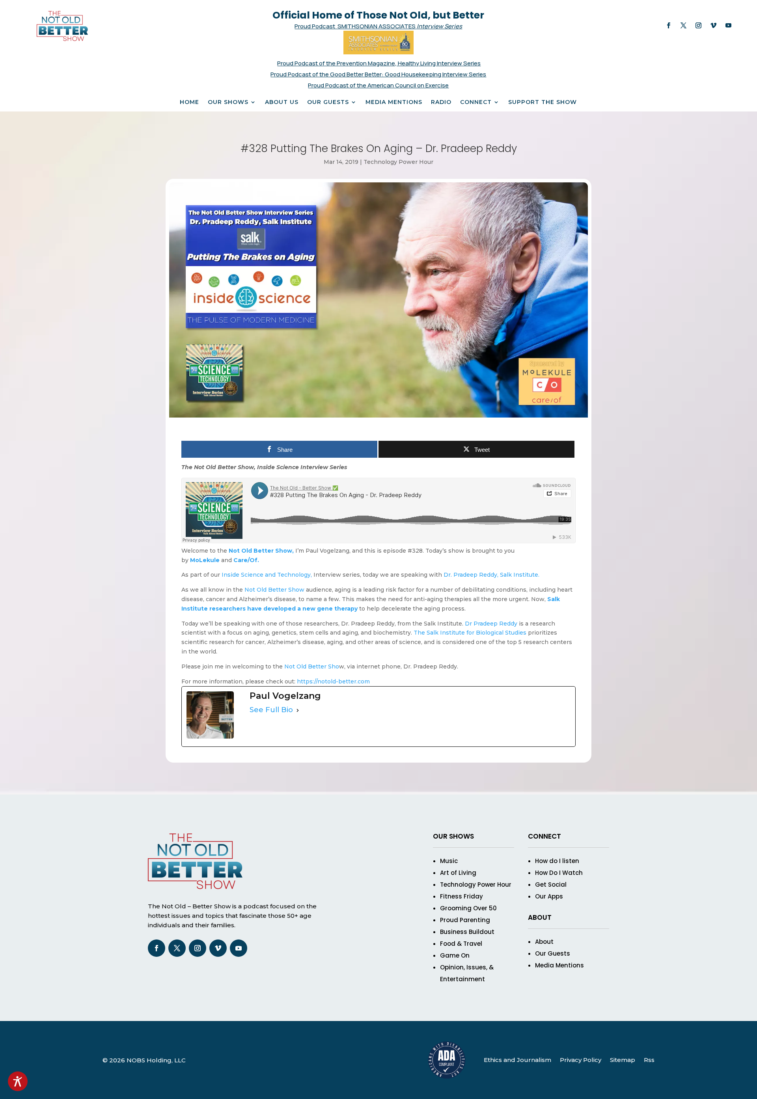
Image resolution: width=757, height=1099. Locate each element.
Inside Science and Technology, (267, 574)
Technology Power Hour (398, 161)
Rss (649, 1060)
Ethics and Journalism (517, 1060)
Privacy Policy (580, 1060)
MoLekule (205, 560)
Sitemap (622, 1060)
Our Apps (549, 896)
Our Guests (328, 102)
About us (281, 102)
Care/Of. (246, 560)
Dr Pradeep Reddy (491, 623)
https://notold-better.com (333, 681)
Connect (476, 102)
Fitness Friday (461, 896)
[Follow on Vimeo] (713, 26)
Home (189, 102)
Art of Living (458, 873)
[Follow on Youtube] (728, 26)
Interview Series (439, 26)
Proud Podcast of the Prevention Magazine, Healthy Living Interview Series (379, 63)
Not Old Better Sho (311, 666)
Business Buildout (467, 932)
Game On (455, 955)
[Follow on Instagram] (698, 26)
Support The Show (542, 102)
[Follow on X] (683, 26)
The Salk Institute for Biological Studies (470, 632)
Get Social (551, 884)
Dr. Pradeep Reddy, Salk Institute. (491, 574)
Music (449, 861)
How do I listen (557, 861)
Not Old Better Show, (261, 550)
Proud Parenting (465, 920)
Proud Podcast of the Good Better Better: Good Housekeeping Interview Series (378, 74)
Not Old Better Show (274, 589)
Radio (441, 102)
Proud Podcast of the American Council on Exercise (378, 85)
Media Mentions (393, 102)
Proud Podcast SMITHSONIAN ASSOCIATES (356, 26)
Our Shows (228, 102)
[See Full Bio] (297, 710)
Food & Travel (461, 943)
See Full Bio (271, 709)
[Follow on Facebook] (668, 26)
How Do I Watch (559, 873)
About (544, 941)
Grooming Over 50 (468, 908)
